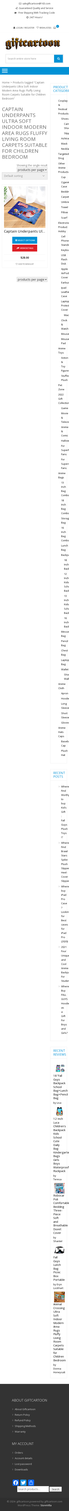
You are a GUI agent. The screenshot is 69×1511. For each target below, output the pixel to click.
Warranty (20, 1431)
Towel (64, 207)
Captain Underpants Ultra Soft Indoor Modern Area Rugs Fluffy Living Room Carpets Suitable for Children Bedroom (24, 231)
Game (64, 408)
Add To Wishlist (26, 264)
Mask (64, 143)
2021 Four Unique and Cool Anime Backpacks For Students (62, 964)
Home (6, 82)
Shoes (65, 118)
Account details (23, 1458)
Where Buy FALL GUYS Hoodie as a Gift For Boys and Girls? (62, 1010)
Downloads (21, 1469)
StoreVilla (46, 1505)
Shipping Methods (25, 1426)
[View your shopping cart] (54, 27)
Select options (26, 240)
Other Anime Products (63, 168)
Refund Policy (23, 1420)
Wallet (64, 669)
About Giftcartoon (25, 1409)
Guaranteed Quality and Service (36, 8)
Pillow (64, 212)
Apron (64, 693)
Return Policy (22, 1414)
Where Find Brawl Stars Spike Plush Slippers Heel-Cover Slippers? (62, 862)
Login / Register (25, 27)
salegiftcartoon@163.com (36, 3)
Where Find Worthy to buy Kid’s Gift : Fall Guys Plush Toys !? (62, 812)
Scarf (64, 217)
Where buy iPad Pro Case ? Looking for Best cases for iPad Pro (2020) (62, 914)
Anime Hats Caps (62, 732)
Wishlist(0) (45, 27)
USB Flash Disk (64, 259)
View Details (26, 248)
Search (55, 1489)
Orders (19, 1452)
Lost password (23, 1464)
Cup (63, 177)
